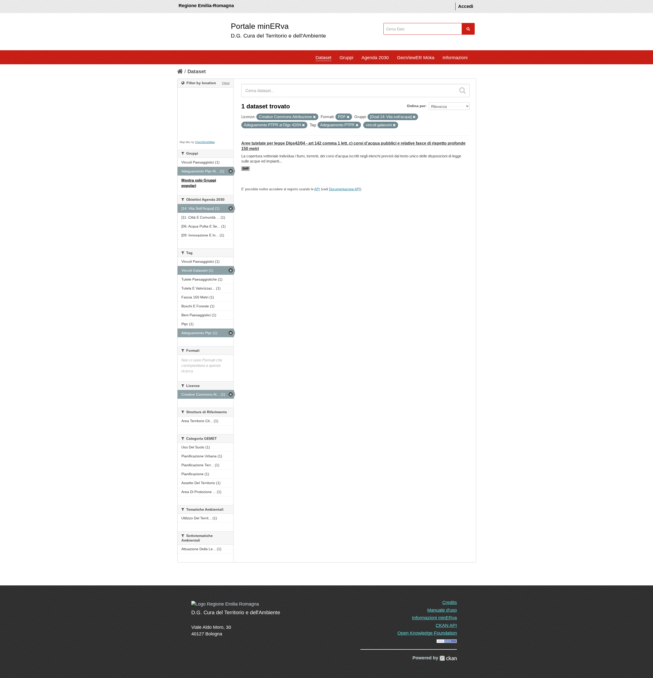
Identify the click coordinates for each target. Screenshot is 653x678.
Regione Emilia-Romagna (206, 5)
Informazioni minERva (434, 617)
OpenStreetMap (205, 142)
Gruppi (346, 57)
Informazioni (455, 57)
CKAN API (446, 625)
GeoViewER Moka (415, 57)
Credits (449, 602)
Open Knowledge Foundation (427, 633)
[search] (462, 90)
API (317, 189)
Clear (226, 83)
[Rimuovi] (314, 117)
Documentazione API (344, 189)
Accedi (465, 6)
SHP (245, 168)
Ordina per (416, 106)
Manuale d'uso (442, 610)
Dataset (323, 57)
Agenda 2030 (375, 57)
